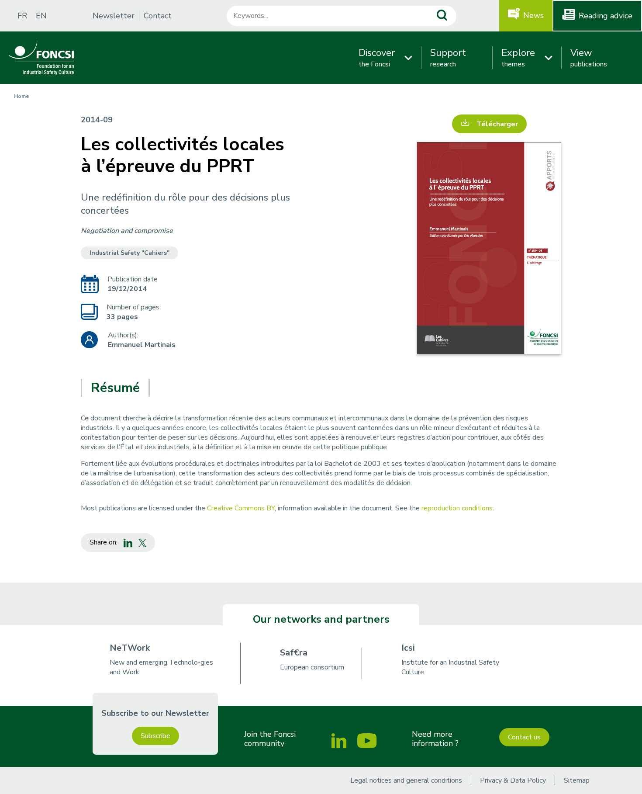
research (448, 57)
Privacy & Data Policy (513, 780)
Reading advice (605, 15)
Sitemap (577, 780)
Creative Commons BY (241, 508)
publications (588, 57)
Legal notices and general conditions (406, 780)
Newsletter (114, 15)
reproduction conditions (457, 508)
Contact (158, 15)
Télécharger (497, 124)
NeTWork (130, 648)
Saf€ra (293, 653)
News (533, 15)
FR (22, 15)
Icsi (408, 648)
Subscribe (155, 736)
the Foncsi (377, 57)
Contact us (524, 737)
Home (21, 96)
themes (518, 57)
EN (41, 15)
